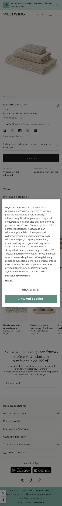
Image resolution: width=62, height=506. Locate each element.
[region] (31, 253)
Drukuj (9, 280)
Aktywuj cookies (31, 299)
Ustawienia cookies (31, 290)
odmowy (22, 267)
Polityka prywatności (18, 275)
